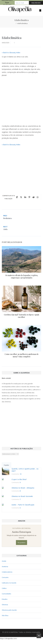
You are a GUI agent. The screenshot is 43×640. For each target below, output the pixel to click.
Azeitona (5, 566)
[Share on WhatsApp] (37, 197)
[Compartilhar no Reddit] (33, 197)
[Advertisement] (21, 102)
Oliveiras (5, 605)
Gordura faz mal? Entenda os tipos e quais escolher (21, 315)
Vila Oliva (5, 615)
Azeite (4, 561)
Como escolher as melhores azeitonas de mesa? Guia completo (22, 355)
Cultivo (4, 588)
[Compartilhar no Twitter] (21, 197)
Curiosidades (6, 594)
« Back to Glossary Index (11, 52)
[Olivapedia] (19, 9)
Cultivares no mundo (9, 583)
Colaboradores (7, 572)
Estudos (4, 599)
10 (20, 474)
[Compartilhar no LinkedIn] (25, 197)
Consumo (5, 577)
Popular (6, 465)
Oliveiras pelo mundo (9, 610)
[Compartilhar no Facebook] (17, 197)
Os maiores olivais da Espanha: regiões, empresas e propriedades (21, 276)
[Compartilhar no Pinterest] (29, 197)
